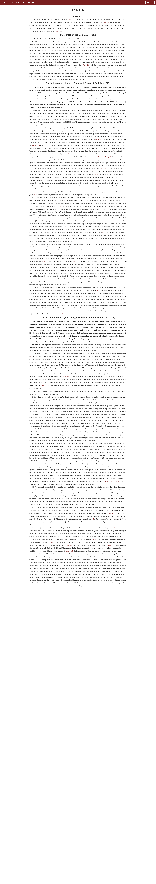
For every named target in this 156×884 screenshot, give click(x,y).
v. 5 (103, 232)
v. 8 (96, 174)
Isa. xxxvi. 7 (66, 376)
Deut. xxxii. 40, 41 (104, 157)
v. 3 (53, 168)
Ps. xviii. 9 (59, 206)
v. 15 (92, 519)
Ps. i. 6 (64, 314)
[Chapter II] (152, 2)
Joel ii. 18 (98, 139)
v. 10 (40, 414)
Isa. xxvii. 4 (36, 145)
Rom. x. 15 (69, 551)
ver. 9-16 (58, 31)
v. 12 (74, 432)
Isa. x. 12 (112, 513)
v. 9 (106, 376)
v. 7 (82, 296)
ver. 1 (70, 19)
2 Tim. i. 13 (110, 545)
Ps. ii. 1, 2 (45, 385)
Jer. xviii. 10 (87, 65)
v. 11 (31, 356)
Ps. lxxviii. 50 (66, 154)
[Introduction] (143, 2)
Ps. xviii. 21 (104, 168)
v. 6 (94, 244)
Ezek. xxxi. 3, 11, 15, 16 (111, 481)
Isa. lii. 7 (95, 539)
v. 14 (85, 443)
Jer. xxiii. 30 (52, 542)
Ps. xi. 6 (44, 261)
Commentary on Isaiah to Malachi (20, 2)
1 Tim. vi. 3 (69, 545)
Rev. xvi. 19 (76, 261)
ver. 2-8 (106, 22)
